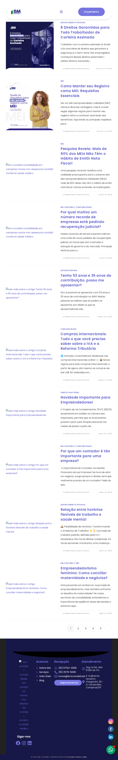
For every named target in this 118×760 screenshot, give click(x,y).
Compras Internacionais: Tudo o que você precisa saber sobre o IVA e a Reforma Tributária (84, 341)
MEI (62, 81)
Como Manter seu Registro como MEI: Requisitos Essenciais (85, 91)
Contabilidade (84, 207)
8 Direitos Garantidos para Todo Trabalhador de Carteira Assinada (85, 32)
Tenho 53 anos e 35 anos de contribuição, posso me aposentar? (86, 280)
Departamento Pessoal (73, 22)
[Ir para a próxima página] (108, 628)
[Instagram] (24, 743)
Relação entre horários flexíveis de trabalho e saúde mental (82, 514)
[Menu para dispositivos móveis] (61, 11)
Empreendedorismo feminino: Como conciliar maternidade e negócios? (84, 573)
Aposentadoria (69, 270)
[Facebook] (18, 743)
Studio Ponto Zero (77, 757)
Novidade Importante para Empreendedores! (85, 400)
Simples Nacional (70, 392)
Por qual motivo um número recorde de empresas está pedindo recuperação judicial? (82, 219)
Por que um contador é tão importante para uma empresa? (85, 456)
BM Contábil (67, 207)
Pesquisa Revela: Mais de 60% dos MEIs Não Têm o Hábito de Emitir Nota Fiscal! (84, 156)
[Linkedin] (29, 743)
